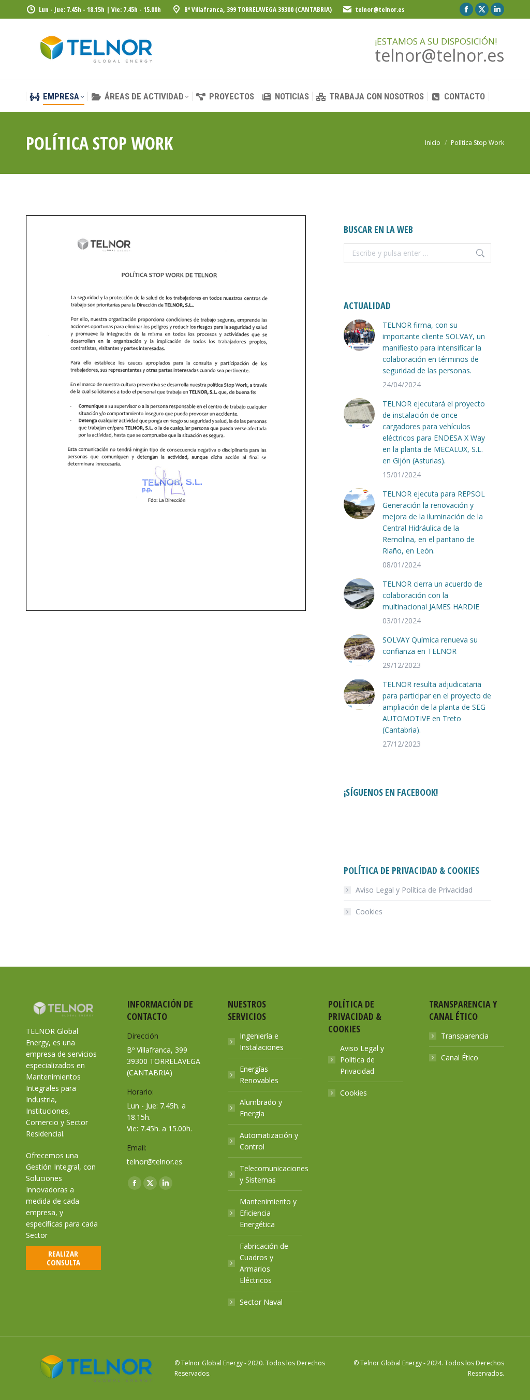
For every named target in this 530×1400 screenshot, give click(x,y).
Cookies (369, 911)
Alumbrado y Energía (261, 1107)
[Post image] (359, 335)
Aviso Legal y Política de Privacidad (414, 890)
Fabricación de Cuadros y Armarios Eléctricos (264, 1263)
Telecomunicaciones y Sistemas (274, 1174)
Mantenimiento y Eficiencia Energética (268, 1213)
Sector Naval (261, 1302)
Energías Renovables (259, 1074)
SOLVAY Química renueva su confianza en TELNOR (430, 645)
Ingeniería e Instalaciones (262, 1041)
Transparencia (465, 1036)
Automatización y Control (269, 1140)
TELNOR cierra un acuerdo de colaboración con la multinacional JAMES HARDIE (432, 595)
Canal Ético (459, 1057)
